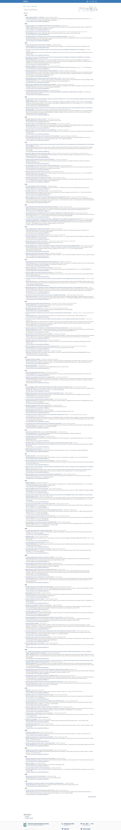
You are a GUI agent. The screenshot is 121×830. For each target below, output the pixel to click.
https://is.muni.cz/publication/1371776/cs (39, 332)
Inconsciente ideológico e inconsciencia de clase (36, 66)
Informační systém (29, 818)
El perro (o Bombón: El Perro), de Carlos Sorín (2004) (37, 488)
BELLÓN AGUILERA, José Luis (32, 18)
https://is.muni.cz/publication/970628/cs (39, 635)
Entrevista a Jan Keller (30, 455)
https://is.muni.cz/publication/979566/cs (39, 794)
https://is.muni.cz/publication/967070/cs (39, 591)
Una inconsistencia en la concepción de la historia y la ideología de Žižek (41, 522)
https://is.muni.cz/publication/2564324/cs (39, 21)
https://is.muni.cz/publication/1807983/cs (39, 163)
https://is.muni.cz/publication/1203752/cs (39, 382)
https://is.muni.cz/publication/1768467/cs (39, 151)
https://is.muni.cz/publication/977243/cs (39, 754)
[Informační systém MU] (24, 6)
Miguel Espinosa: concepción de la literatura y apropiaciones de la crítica (41, 569)
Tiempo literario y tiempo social (32, 723)
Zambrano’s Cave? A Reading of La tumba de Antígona (37, 253)
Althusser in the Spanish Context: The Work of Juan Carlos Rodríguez (40, 758)
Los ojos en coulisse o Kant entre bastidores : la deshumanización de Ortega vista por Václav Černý (47, 327)
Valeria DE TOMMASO (30, 221)
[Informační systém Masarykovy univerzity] (26, 1)
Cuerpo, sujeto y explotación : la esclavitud (35, 17)
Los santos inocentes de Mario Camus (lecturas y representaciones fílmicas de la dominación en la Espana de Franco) (50, 630)
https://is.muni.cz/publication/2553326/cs (39, 34)
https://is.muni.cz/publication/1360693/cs (39, 310)
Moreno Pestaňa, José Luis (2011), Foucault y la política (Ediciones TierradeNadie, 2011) (44, 474)
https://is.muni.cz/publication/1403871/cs (39, 293)
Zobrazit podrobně (92, 796)
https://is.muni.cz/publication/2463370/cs (39, 94)
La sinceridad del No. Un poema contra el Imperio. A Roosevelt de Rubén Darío (42, 165)
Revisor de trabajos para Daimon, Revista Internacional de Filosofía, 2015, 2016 (42, 346)
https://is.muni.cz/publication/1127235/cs (39, 391)
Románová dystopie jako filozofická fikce (34, 409)
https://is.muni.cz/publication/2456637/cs (39, 29)
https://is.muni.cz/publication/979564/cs (39, 458)
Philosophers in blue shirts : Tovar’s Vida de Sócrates (37, 190)
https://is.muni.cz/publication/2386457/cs (39, 68)
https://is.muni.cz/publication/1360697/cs (39, 306)
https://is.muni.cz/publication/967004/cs (39, 673)
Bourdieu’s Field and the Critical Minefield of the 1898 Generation (40, 586)
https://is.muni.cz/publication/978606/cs (39, 540)
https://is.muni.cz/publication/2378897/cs (39, 76)
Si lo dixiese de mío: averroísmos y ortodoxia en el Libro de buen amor (41, 515)
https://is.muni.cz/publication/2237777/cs (39, 121)
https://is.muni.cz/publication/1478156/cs (39, 257)
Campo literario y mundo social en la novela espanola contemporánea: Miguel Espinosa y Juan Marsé (47, 669)
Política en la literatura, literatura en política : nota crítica (38, 171)
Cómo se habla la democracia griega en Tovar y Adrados (38, 228)
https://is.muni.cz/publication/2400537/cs (39, 64)
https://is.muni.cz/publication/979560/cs (39, 427)
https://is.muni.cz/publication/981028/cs (39, 745)
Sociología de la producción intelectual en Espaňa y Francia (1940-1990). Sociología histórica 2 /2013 (47, 414)
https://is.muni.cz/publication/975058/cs (39, 667)
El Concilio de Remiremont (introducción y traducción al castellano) (40, 557)
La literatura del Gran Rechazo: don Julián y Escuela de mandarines (40, 159)
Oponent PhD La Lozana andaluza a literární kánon (37, 241)
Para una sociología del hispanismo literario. (35, 372)
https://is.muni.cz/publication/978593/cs (39, 493)
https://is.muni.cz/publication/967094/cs (39, 705)
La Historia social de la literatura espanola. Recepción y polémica (39, 399)
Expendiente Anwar (30, 536)
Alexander (28, 690)
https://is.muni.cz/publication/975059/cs (39, 629)
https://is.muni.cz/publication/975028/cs (39, 478)
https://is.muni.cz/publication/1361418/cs (39, 317)
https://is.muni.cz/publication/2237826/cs (39, 140)
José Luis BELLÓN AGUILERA (54, 91)
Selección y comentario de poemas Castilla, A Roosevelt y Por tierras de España (42, 136)
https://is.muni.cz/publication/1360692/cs (39, 338)
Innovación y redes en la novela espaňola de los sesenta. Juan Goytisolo (41, 123)
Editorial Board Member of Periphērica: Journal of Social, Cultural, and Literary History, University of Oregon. (48, 312)
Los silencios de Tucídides (31, 365)
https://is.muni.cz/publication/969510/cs (39, 526)
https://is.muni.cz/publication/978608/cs (39, 692)
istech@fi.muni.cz (67, 825)
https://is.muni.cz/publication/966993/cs (39, 546)
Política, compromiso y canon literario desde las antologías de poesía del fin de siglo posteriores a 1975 (47, 197)
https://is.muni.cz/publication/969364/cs (39, 520)
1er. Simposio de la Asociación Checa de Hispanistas (37, 90)
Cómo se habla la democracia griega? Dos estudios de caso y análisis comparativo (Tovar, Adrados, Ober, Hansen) (50, 212)
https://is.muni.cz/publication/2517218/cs (39, 47)
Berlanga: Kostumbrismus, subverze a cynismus (36, 119)
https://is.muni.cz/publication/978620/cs (39, 699)
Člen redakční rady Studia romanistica (34, 308)
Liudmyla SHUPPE (72, 91)
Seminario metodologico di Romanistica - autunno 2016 (37, 350)
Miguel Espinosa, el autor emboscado (34, 448)
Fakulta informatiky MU (39, 825)
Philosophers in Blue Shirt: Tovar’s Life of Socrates (36, 340)
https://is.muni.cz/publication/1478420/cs (39, 233)
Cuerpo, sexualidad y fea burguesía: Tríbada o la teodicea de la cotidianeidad (42, 706)
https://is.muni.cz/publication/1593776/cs (39, 217)
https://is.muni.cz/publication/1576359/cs (39, 195)
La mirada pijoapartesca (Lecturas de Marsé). (35, 542)
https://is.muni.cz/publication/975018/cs (39, 711)
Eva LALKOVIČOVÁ (64, 91)
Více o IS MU (30, 825)
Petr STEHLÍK (79, 91)
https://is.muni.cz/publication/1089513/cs (39, 440)
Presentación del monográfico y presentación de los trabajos (38, 177)
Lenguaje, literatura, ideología (32, 623)
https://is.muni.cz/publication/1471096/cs (39, 251)
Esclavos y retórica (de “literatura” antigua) (35, 599)
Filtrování (26, 13)
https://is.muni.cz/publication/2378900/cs (39, 88)
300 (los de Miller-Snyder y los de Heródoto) (35, 643)
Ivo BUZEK (40, 91)
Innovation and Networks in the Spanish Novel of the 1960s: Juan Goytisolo (41, 70)
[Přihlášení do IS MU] (96, 1)
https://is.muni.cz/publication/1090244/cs (39, 447)
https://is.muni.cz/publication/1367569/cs (39, 276)
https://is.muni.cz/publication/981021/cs (39, 609)
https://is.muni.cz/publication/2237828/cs (39, 134)
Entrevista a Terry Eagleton (31, 719)
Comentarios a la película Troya (32, 732)
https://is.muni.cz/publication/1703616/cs (39, 189)
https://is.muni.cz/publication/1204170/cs (39, 412)
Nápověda (66, 829)
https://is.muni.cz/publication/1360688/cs (39, 344)
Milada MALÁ (45, 91)
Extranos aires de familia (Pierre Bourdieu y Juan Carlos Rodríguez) (40, 460)
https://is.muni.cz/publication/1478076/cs (39, 239)
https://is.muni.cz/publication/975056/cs (39, 501)
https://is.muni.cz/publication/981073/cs (39, 567)
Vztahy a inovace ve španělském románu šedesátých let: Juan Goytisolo (41, 84)
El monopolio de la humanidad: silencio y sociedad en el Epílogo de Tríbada (42, 675)
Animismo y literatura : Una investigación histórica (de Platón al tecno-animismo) (43, 25)
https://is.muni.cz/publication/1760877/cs (39, 202)
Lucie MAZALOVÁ (62, 220)
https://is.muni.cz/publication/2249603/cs (39, 128)
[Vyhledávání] (90, 1)
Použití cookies (86, 829)
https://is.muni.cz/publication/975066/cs (39, 575)
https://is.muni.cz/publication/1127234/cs (39, 403)
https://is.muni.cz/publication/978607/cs (39, 647)
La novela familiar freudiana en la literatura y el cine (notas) (38, 548)
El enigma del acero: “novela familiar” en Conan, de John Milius (39, 713)
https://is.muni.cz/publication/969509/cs (39, 508)
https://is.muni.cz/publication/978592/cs (39, 472)
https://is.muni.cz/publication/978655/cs (39, 464)
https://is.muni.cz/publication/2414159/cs (39, 55)
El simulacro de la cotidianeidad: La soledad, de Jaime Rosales (39, 530)
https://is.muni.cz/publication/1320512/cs (39, 368)
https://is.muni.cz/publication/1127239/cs (39, 421)
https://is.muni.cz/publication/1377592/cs (39, 270)
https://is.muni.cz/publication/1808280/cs (39, 157)
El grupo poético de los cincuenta (33, 592)
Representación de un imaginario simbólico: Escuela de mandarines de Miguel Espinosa (44, 783)
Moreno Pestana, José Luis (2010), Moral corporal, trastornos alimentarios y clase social (44, 509)
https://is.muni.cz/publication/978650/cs (39, 561)
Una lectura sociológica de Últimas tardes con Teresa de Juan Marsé (40, 743)
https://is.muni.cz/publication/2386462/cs (39, 114)
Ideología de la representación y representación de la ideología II (39, 737)
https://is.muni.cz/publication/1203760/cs (39, 363)
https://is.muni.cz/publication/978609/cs (39, 735)
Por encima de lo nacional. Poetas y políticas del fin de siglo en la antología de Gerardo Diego (45, 295)
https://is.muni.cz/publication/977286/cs (39, 741)
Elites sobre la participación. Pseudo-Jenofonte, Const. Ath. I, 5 (39, 234)
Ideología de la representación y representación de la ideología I (39, 750)
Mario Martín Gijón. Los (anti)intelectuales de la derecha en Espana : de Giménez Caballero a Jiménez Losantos (49, 442)
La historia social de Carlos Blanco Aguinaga (35, 436)
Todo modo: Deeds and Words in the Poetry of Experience (38, 767)
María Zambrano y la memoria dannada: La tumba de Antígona (39, 334)
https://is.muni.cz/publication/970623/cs (39, 582)
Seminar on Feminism (30, 763)
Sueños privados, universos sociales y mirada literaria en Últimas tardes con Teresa (43, 78)
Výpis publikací (34, 6)
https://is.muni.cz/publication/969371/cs (39, 553)
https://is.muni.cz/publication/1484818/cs (39, 243)
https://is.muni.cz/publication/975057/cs (39, 658)
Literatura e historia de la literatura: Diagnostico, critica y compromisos (41, 129)
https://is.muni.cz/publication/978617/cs (39, 603)
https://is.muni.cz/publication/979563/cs (39, 722)
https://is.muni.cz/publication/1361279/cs (39, 326)
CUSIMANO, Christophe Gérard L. (33, 220)
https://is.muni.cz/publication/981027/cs (39, 621)
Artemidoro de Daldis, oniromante (33, 359)
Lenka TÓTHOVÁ (88, 220)
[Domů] (87, 1)
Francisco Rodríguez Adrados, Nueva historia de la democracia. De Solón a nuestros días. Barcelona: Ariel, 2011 (49, 386)
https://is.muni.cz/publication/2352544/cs (39, 106)
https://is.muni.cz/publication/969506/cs (39, 534)
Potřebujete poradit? (69, 823)
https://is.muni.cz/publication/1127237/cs (39, 397)
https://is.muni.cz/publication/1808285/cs (39, 182)
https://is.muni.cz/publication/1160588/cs (39, 408)
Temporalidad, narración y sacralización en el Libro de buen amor (40, 577)
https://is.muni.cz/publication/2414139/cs (39, 82)
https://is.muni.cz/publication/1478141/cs (39, 265)
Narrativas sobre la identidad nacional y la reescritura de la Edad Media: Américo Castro (44, 681)
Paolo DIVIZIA (43, 220)
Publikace (28, 6)
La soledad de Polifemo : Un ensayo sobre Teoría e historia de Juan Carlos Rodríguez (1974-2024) (46, 36)
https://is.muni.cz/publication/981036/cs (39, 772)
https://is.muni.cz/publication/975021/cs (39, 685)
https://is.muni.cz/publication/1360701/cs (39, 349)
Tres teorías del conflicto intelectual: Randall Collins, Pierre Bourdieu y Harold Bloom (44, 423)
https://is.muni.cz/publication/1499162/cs (39, 224)
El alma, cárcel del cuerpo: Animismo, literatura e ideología (38, 44)
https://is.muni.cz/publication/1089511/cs (39, 434)
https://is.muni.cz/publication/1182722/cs (39, 375)
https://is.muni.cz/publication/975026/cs (39, 679)
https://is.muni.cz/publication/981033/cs (39, 761)
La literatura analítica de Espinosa (33, 611)
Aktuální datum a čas (86, 825)
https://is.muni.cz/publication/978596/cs (39, 717)
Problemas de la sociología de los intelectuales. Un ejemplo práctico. (40, 377)
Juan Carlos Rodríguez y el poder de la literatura (36, 186)
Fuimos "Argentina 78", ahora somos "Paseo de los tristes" (38, 31)
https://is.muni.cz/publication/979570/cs (39, 786)
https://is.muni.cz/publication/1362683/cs (39, 355)
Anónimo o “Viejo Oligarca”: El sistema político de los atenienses (39, 267)
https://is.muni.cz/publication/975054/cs (39, 728)
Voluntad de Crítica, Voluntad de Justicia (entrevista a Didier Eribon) (40, 790)
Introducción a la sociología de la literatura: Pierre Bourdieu (38, 605)
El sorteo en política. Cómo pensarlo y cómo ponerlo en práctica (39, 272)
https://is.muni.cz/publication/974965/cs (39, 451)
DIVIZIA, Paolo (29, 352)
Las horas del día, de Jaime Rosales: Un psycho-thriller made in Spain (40, 503)
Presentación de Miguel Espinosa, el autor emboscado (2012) (38, 405)
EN (93, 1)
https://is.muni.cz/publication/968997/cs (39, 641)
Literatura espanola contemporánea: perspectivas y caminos (38, 563)
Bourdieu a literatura (30, 482)
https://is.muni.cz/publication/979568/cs (39, 779)
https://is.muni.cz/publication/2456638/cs (39, 40)
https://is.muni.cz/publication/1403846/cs (39, 299)
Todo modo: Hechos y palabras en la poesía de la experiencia (39, 637)
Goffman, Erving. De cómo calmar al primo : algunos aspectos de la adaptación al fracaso (44, 393)
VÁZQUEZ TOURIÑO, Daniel (31, 91)
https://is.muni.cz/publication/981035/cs (39, 766)
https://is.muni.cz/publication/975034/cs (39, 514)
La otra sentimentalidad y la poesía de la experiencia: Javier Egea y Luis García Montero (44, 617)
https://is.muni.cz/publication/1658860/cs (39, 211)
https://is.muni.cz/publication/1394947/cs (39, 285)
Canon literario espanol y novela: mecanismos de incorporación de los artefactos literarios (45, 700)
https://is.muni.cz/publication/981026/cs (39, 597)
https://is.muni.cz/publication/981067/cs (39, 486)
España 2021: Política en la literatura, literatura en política (38, 153)
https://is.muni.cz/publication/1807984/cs (39, 169)
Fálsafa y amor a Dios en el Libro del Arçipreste (36, 776)
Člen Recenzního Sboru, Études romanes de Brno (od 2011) (38, 303)
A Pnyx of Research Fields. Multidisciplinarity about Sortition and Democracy (42, 206)
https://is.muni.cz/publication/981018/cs (39, 615)
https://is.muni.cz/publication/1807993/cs (39, 175)
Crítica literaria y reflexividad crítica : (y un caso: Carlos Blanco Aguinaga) (41, 431)
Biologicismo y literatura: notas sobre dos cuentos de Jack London (40, 694)
